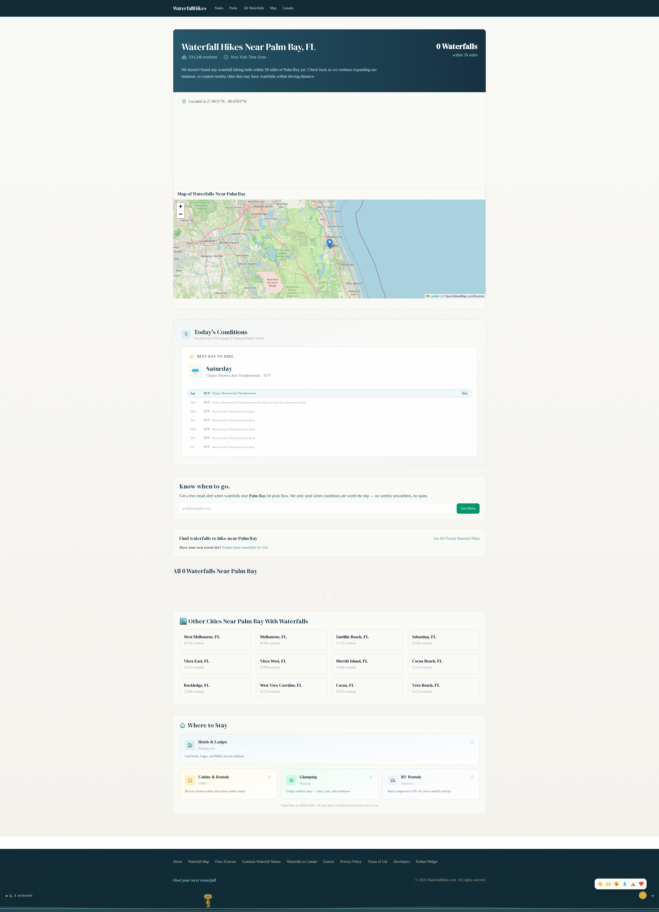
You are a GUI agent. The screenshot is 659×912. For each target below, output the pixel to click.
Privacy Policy (351, 862)
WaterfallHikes (189, 8)
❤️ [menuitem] (641, 884)
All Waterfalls (254, 8)
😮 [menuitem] (616, 884)
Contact (328, 862)
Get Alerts (468, 508)
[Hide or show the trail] (652, 895)
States (219, 8)
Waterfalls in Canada (302, 862)
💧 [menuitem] (624, 884)
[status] (19, 895)
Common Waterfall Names (261, 862)
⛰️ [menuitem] (633, 884)
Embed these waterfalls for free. (245, 547)
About (177, 862)
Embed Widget (427, 862)
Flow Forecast (225, 862)
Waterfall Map (198, 862)
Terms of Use (377, 862)
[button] (329, 243)
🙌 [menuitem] (608, 884)
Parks (233, 8)
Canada (288, 8)
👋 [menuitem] (600, 884)
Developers (402, 862)
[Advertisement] (329, 143)
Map (273, 8)
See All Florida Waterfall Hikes (457, 538)
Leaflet (434, 296)
